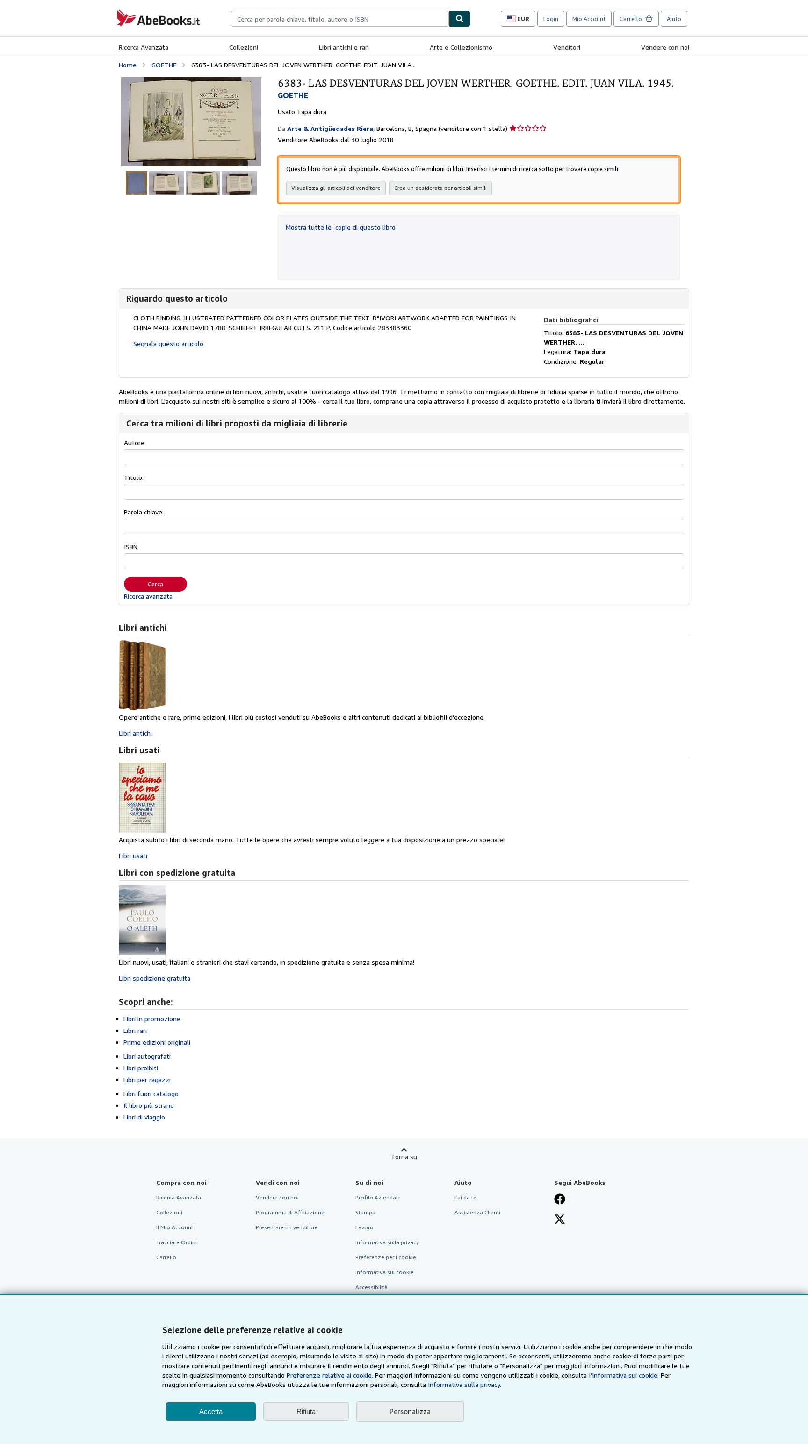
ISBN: (131, 546)
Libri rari (135, 1030)
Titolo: (134, 477)
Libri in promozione (151, 1019)
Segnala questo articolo (168, 343)
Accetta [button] (211, 1411)
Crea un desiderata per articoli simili (440, 187)
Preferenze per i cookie (385, 1257)
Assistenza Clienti (477, 1212)
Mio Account (589, 18)
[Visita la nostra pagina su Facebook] (559, 1200)
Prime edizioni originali (156, 1042)
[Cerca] (459, 19)
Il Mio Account (174, 1227)
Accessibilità (371, 1287)
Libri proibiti (140, 1068)
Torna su (404, 1157)
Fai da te (465, 1197)
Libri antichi (135, 733)
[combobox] (340, 19)
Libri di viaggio (144, 1117)
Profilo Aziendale (378, 1197)
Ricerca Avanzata (143, 47)
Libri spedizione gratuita (154, 978)
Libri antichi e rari (344, 47)
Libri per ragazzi (147, 1079)
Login (550, 18)
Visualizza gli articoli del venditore (336, 187)
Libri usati (133, 855)
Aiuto (674, 18)
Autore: (135, 443)
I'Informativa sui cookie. (624, 1375)
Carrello (166, 1257)
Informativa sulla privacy (387, 1242)
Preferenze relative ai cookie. (330, 1375)
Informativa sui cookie (384, 1272)
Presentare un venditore (287, 1227)
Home (128, 65)
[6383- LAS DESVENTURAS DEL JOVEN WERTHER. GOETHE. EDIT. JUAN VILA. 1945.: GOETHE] (191, 82)
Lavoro (364, 1227)
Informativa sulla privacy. (464, 1384)
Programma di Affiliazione (290, 1212)
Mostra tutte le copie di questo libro (341, 227)
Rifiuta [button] (306, 1411)
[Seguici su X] (559, 1220)
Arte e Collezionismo (461, 47)
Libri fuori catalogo (151, 1093)
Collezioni (243, 47)
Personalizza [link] (410, 1411)
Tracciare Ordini (176, 1242)
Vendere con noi (665, 47)
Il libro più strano (148, 1105)
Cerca (155, 584)
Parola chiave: (144, 512)
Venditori (566, 47)
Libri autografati (147, 1056)
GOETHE (164, 65)
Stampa (365, 1212)
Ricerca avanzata (148, 596)
